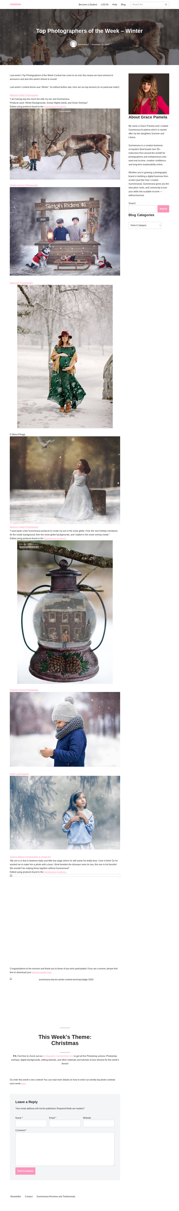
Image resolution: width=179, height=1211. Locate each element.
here (23, 1083)
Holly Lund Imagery (19, 774)
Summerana (83, 44)
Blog (123, 4)
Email (52, 1118)
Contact (29, 1196)
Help (114, 4)
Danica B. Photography (21, 283)
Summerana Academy (55, 106)
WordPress (15, 1207)
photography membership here (58, 1056)
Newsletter (15, 1196)
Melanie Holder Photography (24, 95)
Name (19, 1118)
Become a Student (88, 4)
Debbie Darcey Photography (24, 185)
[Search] (166, 4)
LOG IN (104, 4)
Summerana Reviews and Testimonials (55, 1196)
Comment (20, 1130)
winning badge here (41, 972)
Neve (12, 1203)
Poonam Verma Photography (24, 690)
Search (132, 203)
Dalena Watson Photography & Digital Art (30, 857)
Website (87, 1118)
